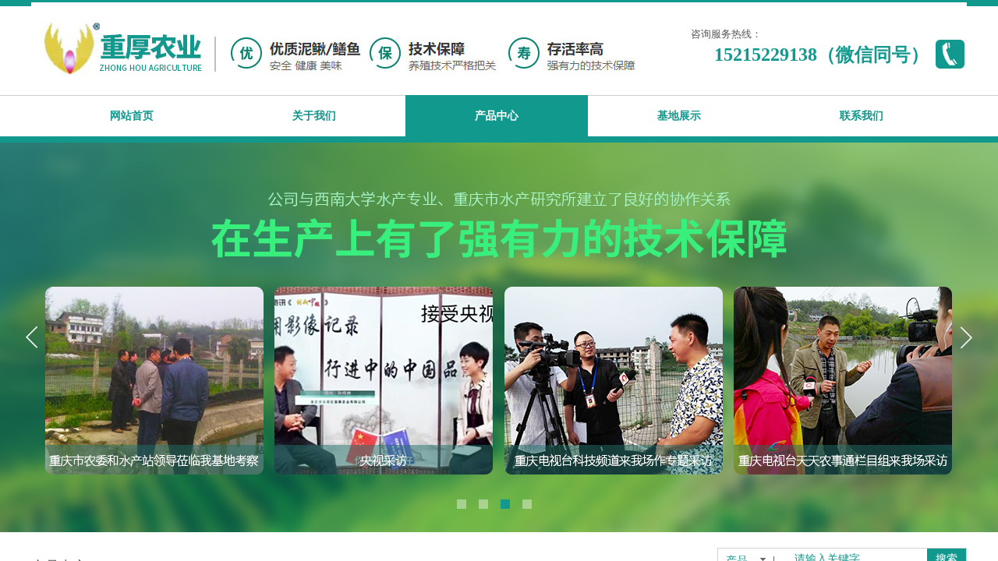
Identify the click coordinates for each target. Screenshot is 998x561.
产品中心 (496, 116)
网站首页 (132, 116)
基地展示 (679, 116)
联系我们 (861, 116)
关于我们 (314, 116)
